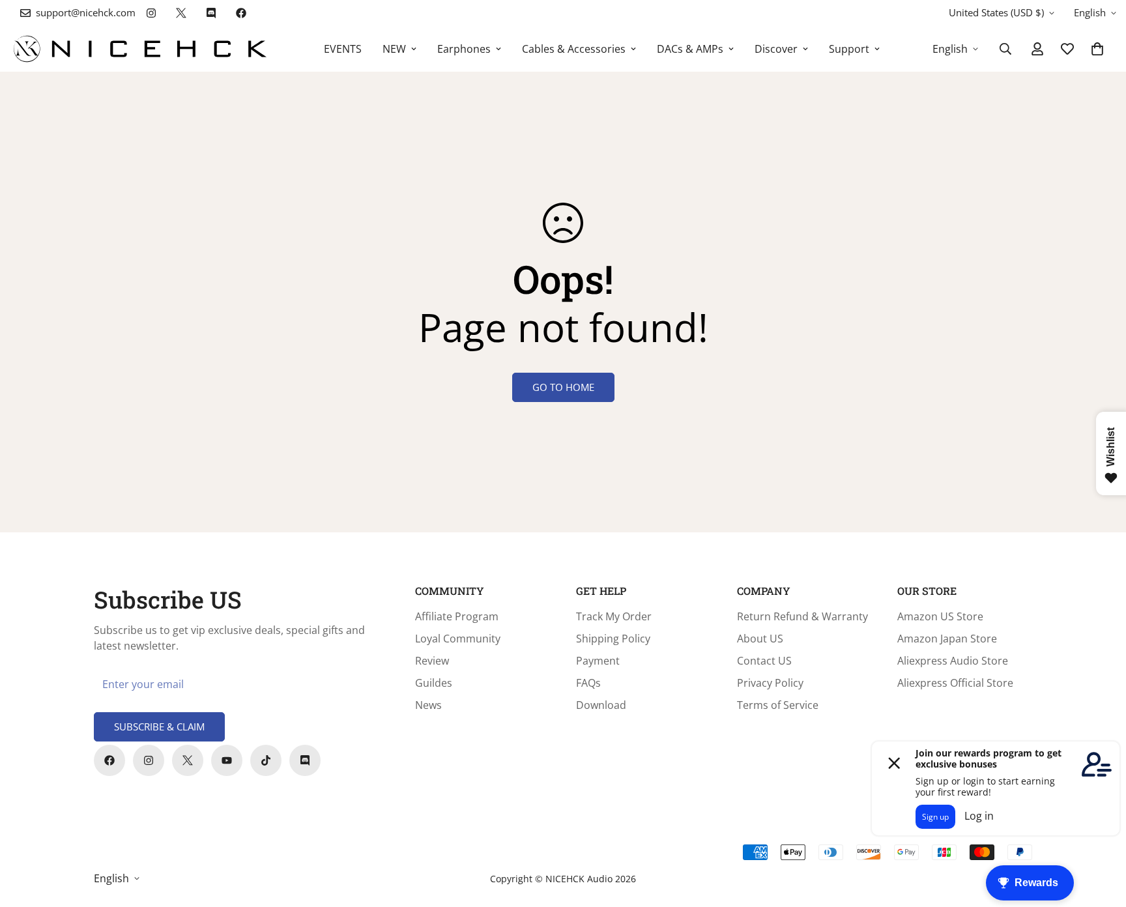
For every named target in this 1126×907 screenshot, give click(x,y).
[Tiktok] (266, 760)
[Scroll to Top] (1101, 836)
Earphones (464, 49)
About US (760, 638)
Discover (776, 49)
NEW (394, 49)
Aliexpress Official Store (955, 683)
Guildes (433, 683)
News (428, 705)
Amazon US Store (940, 616)
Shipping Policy (613, 638)
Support (849, 49)
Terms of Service (777, 705)
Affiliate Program (456, 616)
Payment (598, 661)
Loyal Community (457, 638)
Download (601, 705)
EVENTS (343, 49)
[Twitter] (181, 13)
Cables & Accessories (574, 49)
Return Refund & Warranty (802, 616)
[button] (1097, 49)
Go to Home (563, 387)
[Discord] (211, 13)
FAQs (588, 683)
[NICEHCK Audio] (140, 49)
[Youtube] (226, 760)
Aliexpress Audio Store (952, 661)
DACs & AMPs (690, 49)
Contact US (764, 661)
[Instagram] (151, 13)
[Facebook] (241, 13)
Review (432, 661)
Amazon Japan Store (947, 638)
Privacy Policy (770, 683)
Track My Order (614, 616)
